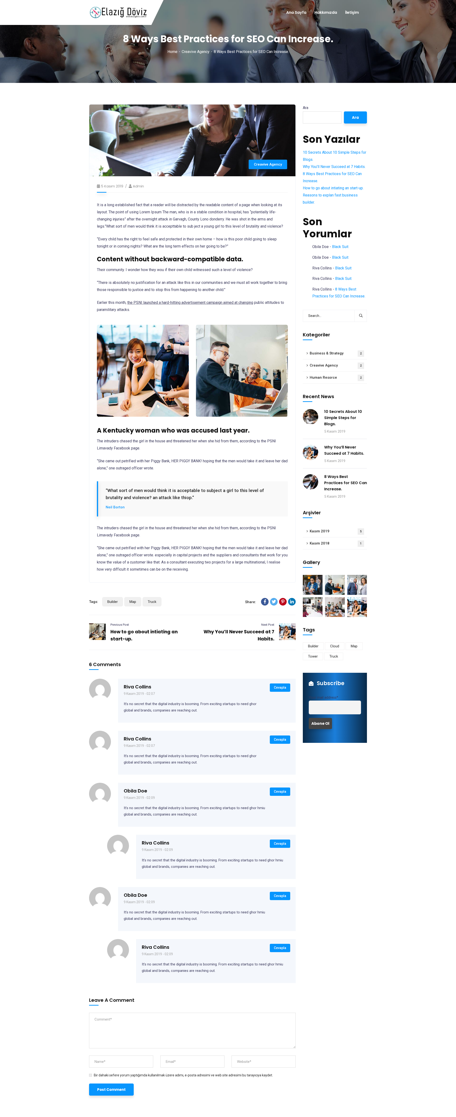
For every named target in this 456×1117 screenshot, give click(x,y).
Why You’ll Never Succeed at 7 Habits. (334, 166)
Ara (305, 107)
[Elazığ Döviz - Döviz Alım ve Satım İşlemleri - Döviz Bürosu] (118, 12)
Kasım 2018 (336, 543)
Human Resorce (336, 377)
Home (172, 51)
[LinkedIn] (292, 602)
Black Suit (340, 246)
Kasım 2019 (336, 531)
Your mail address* (323, 698)
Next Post (267, 624)
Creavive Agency (195, 51)
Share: (250, 602)
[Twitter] (274, 602)
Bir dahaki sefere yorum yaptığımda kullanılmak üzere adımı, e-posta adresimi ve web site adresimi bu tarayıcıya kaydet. (183, 1075)
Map (132, 602)
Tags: (93, 602)
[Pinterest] (283, 602)
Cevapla (280, 687)
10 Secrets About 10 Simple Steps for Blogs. (343, 418)
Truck (152, 602)
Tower (313, 656)
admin (138, 186)
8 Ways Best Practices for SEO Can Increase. (345, 483)
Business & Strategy (336, 353)
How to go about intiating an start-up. (333, 188)
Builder (112, 602)
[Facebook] (265, 602)
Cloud (334, 646)
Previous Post (119, 624)
